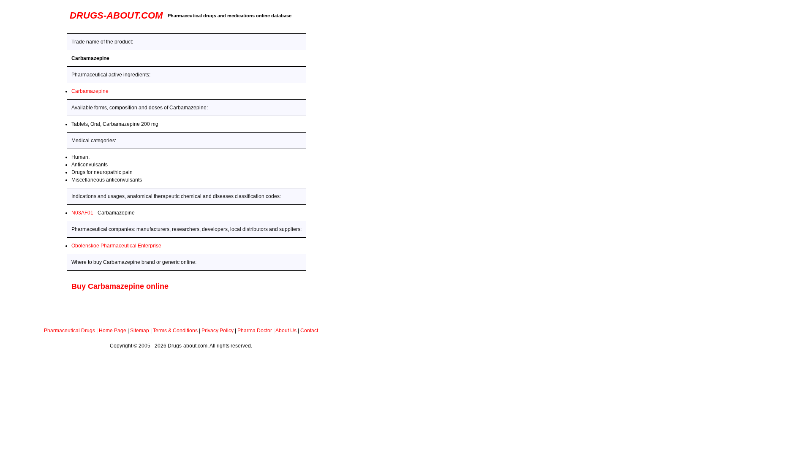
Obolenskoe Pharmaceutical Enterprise (116, 246)
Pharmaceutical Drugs (69, 331)
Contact (309, 331)
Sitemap (139, 331)
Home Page (112, 331)
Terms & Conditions (175, 331)
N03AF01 (82, 213)
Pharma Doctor (254, 331)
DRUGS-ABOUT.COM (116, 15)
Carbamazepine (90, 91)
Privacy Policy (217, 331)
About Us (286, 331)
